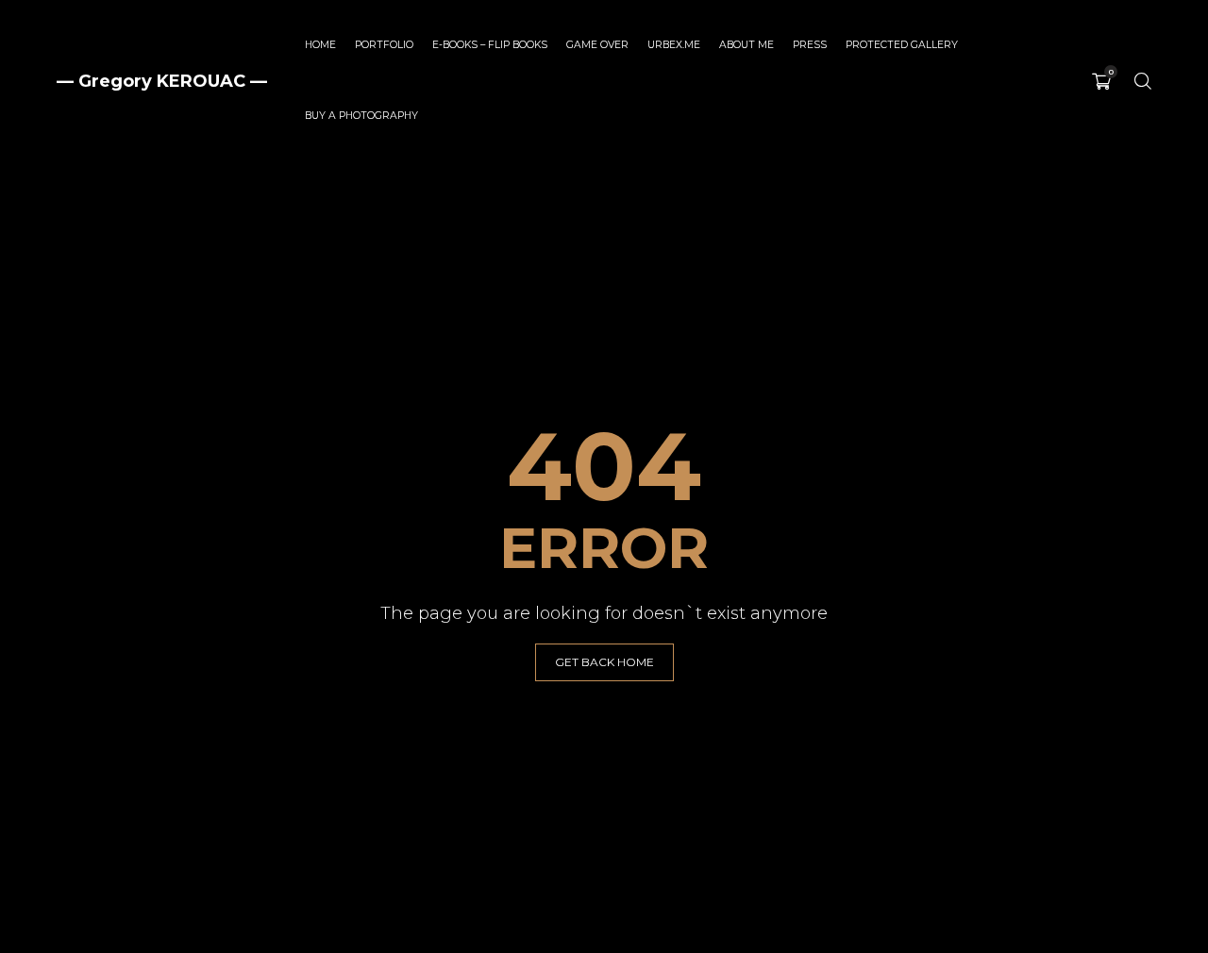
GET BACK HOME (604, 662)
